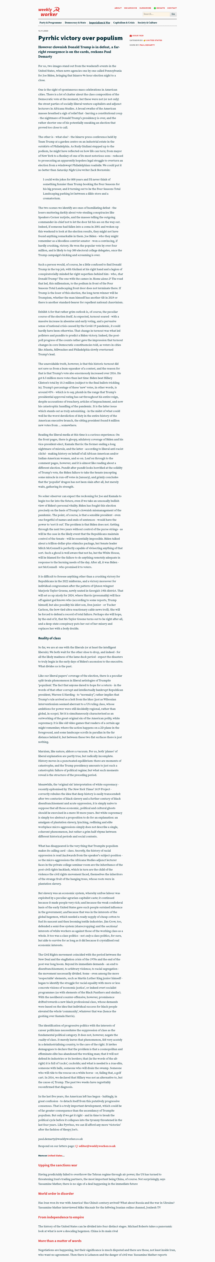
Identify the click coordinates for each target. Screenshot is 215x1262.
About (118, 7)
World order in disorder (56, 1193)
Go (173, 14)
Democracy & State (75, 22)
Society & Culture (147, 22)
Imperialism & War (99, 22)
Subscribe (145, 7)
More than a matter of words (60, 1241)
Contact (172, 7)
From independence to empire (61, 1217)
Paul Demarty (147, 44)
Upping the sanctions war (57, 1165)
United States (154, 40)
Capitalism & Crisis (124, 22)
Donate (160, 7)
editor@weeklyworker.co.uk (97, 1146)
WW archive (130, 7)
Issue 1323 (138, 35)
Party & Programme (51, 22)
